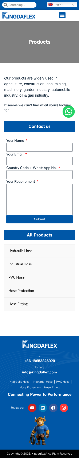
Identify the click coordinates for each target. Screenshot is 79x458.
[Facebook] (53, 408)
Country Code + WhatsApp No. (32, 168)
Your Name (15, 140)
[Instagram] (64, 408)
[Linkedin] (43, 408)
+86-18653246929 (39, 361)
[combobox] (19, 5)
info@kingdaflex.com (39, 372)
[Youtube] (32, 408)
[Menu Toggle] (62, 15)
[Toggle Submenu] (67, 251)
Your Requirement (21, 181)
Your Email (15, 154)
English (58, 4)
